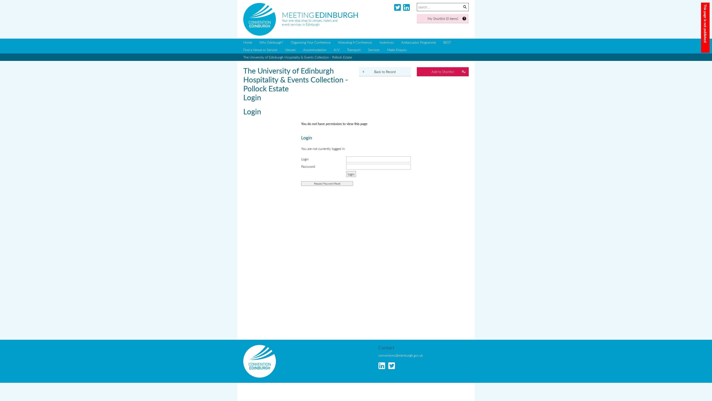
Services (374, 49)
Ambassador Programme (418, 42)
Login (305, 159)
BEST (447, 42)
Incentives (386, 42)
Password (308, 166)
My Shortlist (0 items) (443, 18)
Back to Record (385, 71)
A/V (337, 49)
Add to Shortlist (442, 71)
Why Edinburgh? (271, 42)
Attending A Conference (355, 42)
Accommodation (314, 49)
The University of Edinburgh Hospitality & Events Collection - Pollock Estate (297, 57)
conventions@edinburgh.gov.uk (400, 355)
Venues (290, 49)
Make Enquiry (397, 49)
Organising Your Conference (311, 42)
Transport (354, 49)
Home (247, 42)
